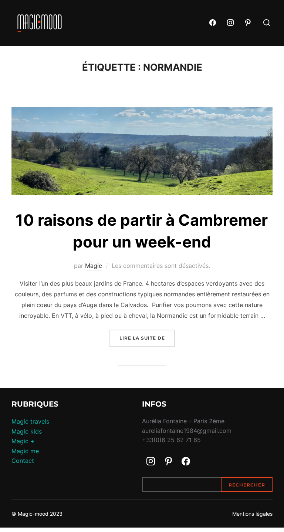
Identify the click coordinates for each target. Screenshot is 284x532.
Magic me (25, 451)
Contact (22, 460)
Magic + (22, 441)
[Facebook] (213, 23)
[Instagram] (230, 23)
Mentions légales (252, 514)
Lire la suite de (147, 338)
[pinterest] (248, 23)
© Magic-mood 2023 (36, 514)
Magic (93, 265)
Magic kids (26, 431)
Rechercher (247, 485)
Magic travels (30, 421)
